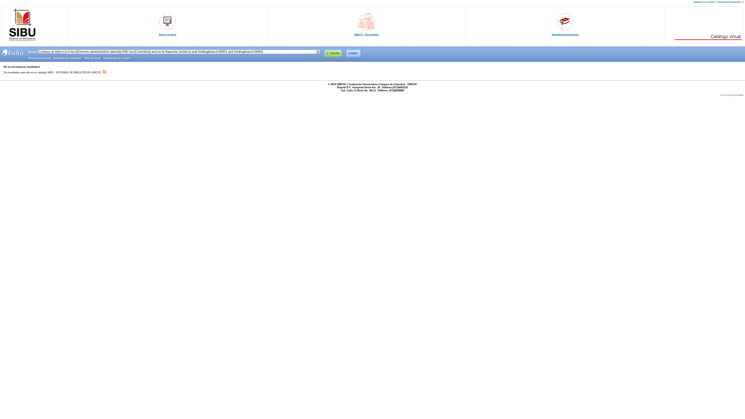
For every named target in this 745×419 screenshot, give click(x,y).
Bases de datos (167, 34)
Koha (740, 95)
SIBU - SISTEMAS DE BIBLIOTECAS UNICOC (13, 52)
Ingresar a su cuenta (704, 2)
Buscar (32, 51)
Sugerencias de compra (116, 58)
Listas (352, 53)
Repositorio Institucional (565, 34)
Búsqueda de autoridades (67, 58)
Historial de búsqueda (728, 2)
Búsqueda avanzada (39, 58)
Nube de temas (92, 58)
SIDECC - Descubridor (366, 34)
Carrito (335, 53)
